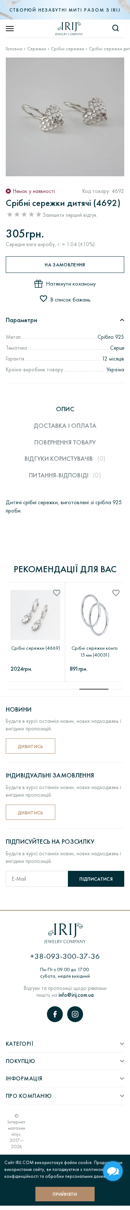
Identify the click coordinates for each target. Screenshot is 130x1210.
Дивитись (30, 746)
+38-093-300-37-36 (65, 956)
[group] (65, 117)
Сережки (36, 49)
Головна (14, 49)
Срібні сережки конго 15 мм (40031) (95, 651)
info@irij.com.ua (76, 995)
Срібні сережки (67, 49)
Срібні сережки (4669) (35, 648)
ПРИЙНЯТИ (65, 1194)
